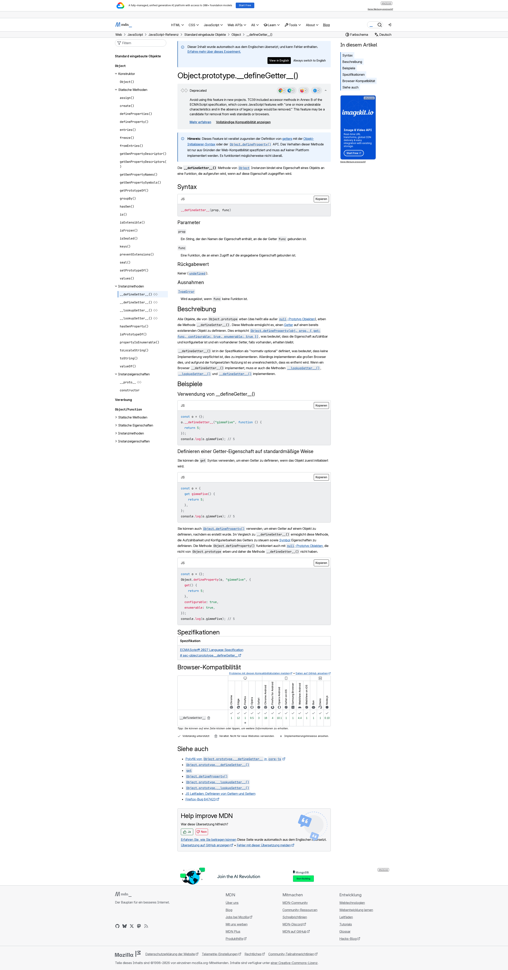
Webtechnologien (352, 903)
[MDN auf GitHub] (117, 926)
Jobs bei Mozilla (237, 917)
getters (287, 139)
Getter (288, 325)
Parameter (188, 222)
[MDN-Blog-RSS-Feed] (146, 926)
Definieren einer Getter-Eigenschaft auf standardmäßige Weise (245, 451)
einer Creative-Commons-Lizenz (294, 963)
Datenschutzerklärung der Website (170, 954)
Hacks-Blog (348, 939)
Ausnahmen (190, 282)
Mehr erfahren (200, 122)
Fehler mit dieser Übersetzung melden (264, 845)
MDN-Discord (292, 924)
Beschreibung (352, 62)
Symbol (284, 540)
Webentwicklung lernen (356, 910)
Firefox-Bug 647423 (200, 799)
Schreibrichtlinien (294, 917)
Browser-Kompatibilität (358, 81)
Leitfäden (346, 917)
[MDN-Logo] (123, 894)
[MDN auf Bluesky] (124, 926)
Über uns (232, 903)
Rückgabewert (193, 264)
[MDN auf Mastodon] (139, 926)
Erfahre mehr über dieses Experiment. (214, 52)
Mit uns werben (237, 924)
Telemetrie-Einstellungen (220, 954)
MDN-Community (295, 903)
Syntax (347, 55)
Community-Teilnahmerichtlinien (291, 954)
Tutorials (345, 924)
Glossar (345, 931)
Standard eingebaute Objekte (138, 56)
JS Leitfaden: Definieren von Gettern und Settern (220, 794)
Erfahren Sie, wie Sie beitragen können (208, 840)
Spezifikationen (353, 75)
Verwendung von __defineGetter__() (216, 394)
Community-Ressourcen (299, 910)
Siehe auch (350, 87)
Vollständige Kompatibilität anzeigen (243, 122)
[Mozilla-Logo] (128, 954)
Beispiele (348, 68)
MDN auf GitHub (294, 931)
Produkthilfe (234, 939)
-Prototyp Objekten (297, 319)
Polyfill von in (233, 759)
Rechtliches (253, 954)
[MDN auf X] (131, 926)
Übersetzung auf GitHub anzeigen (205, 845)
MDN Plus (233, 931)
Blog (326, 25)
